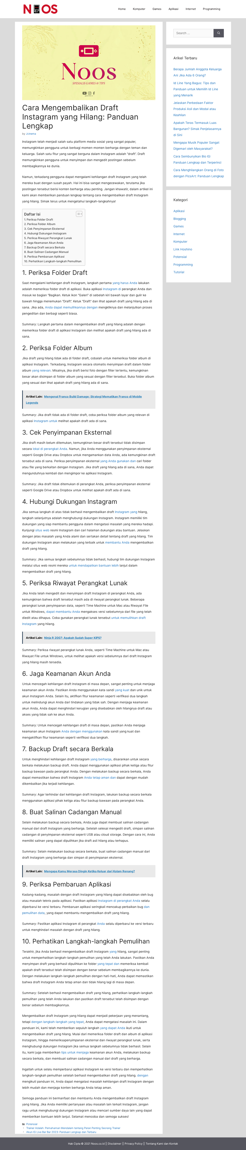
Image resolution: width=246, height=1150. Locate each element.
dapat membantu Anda (63, 611)
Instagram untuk (45, 421)
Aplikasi (173, 9)
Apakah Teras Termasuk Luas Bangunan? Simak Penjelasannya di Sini (197, 129)
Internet (191, 9)
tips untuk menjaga (75, 1052)
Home (122, 9)
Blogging (179, 219)
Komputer (139, 9)
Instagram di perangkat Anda (119, 900)
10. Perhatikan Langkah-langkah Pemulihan (52, 261)
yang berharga (100, 759)
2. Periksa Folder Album (39, 224)
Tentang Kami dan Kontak (162, 1143)
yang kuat (122, 690)
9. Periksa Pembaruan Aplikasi (44, 256)
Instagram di (112, 289)
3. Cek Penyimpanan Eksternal (44, 228)
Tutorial (178, 272)
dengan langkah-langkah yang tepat (57, 1022)
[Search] (219, 33)
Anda (101, 924)
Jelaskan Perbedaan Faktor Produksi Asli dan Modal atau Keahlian (194, 109)
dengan (142, 1075)
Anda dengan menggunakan (81, 731)
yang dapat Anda (112, 1028)
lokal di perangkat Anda (50, 449)
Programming (211, 9)
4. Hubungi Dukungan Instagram (45, 233)
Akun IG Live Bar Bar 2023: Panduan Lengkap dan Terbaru (61, 1131)
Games (157, 9)
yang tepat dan (108, 964)
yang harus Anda (125, 283)
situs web (42, 530)
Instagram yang (126, 512)
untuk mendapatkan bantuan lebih (94, 565)
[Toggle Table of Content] (77, 214)
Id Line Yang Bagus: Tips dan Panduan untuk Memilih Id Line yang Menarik (195, 89)
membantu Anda (117, 542)
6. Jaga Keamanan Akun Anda (43, 242)
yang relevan (41, 370)
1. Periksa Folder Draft (38, 219)
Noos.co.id (98, 1143)
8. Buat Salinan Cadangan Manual (46, 252)
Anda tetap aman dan (100, 777)
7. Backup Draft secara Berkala (44, 247)
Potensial (31, 1124)
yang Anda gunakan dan (118, 461)
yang (113, 951)
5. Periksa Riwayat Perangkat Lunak (48, 238)
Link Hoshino (182, 249)
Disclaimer (114, 1143)
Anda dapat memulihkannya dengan (71, 307)
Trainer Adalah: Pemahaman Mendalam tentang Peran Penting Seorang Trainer (73, 1128)
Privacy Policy (133, 1143)
